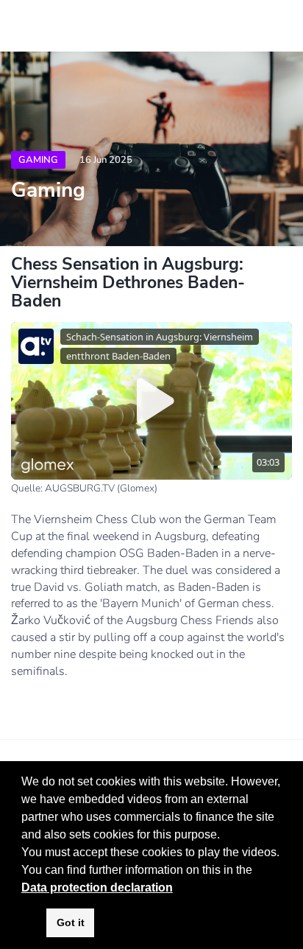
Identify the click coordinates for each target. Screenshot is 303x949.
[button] (257, 871)
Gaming (38, 160)
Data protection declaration (97, 887)
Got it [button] (71, 922)
